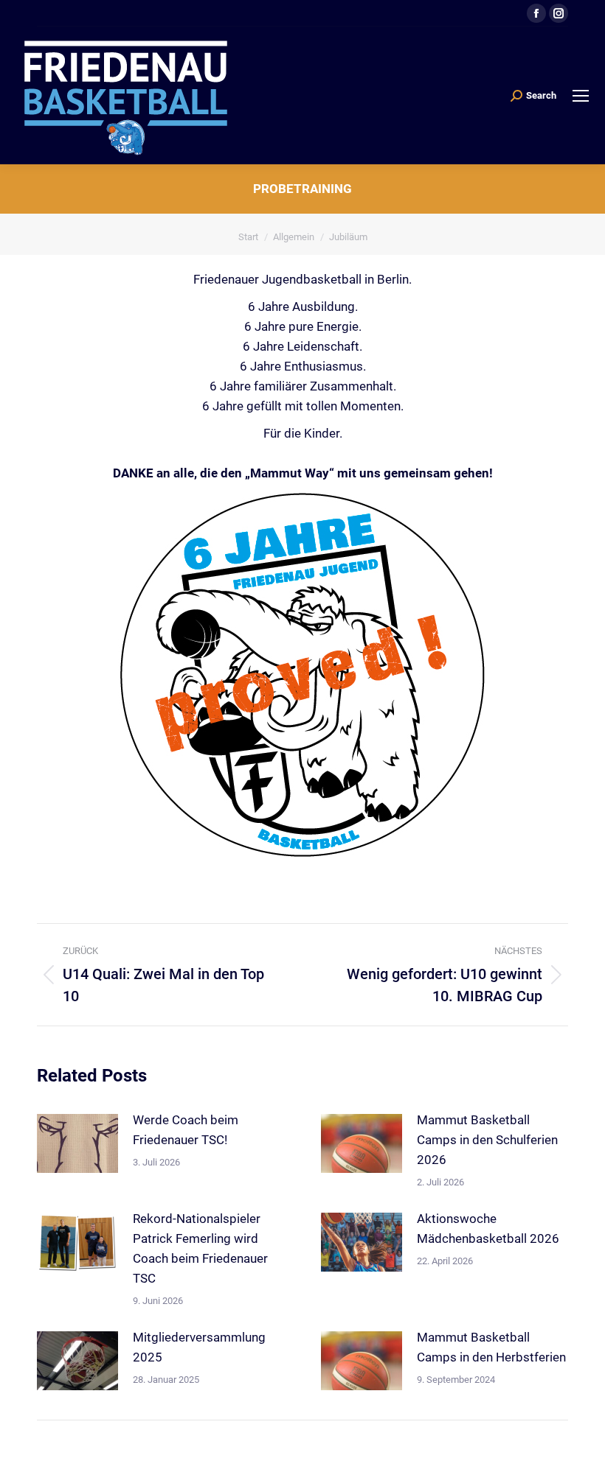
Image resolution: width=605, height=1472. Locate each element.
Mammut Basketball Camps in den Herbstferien (491, 1347)
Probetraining (302, 188)
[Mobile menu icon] (580, 95)
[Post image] (77, 1143)
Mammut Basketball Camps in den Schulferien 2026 (487, 1139)
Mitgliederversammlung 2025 (199, 1347)
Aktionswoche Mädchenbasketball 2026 (488, 1228)
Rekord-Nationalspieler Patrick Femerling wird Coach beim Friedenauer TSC (200, 1248)
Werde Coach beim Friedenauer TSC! (185, 1129)
